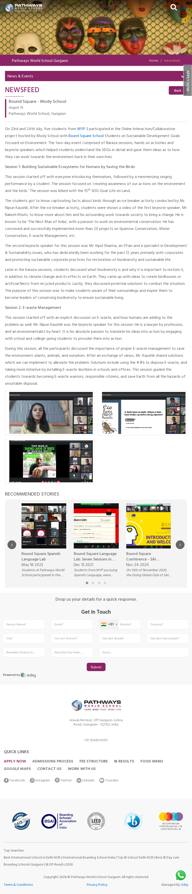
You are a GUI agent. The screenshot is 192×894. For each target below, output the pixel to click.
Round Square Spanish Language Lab (41, 556)
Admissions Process (52, 761)
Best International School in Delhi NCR (32, 858)
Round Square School (86, 136)
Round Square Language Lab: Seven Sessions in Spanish (95, 556)
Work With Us (82, 769)
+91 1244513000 (96, 741)
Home (153, 61)
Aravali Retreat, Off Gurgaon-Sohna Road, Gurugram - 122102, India (96, 723)
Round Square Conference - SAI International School (144, 556)
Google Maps (17, 769)
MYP (81, 129)
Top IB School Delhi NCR (135, 858)
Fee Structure (94, 761)
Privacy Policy (97, 885)
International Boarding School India (88, 858)
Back (178, 91)
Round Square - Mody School (37, 102)
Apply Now (187, 80)
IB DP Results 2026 (59, 865)
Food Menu (151, 761)
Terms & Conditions (18, 885)
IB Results (124, 761)
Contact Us (49, 769)
